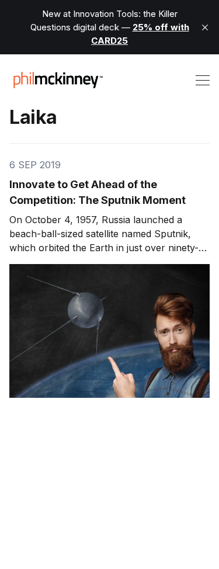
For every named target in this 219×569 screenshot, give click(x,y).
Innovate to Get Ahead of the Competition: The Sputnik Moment (97, 192)
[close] (205, 27)
